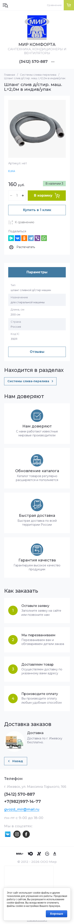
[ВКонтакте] (18, 238)
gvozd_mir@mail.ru (21, 809)
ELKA (11, 171)
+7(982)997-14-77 (22, 801)
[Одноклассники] (24, 238)
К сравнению (24, 222)
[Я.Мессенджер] (11, 238)
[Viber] (37, 238)
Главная (9, 74)
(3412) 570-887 (33, 61)
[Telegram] (31, 238)
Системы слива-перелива (38, 74)
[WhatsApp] (44, 238)
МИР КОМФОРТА (37, 44)
